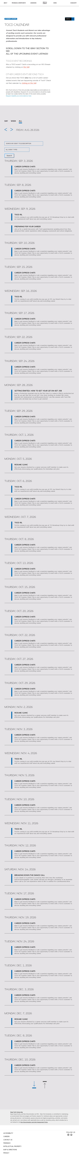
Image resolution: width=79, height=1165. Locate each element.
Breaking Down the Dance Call (30, 875)
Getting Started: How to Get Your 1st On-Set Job (38, 391)
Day (6, 121)
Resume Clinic (21, 465)
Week (13, 121)
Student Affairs (11, 19)
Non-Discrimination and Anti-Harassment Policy (34, 1122)
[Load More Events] (34, 1084)
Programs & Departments (19, 2)
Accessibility (8, 1133)
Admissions (33, 2)
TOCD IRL (18, 215)
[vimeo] (68, 1135)
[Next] (11, 129)
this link (26, 67)
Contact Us (7, 1140)
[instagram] (71, 1135)
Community (73, 2)
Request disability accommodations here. (18, 96)
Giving (55, 2)
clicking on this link (29, 83)
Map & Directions (10, 1149)
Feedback (6, 1143)
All (20, 121)
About (5, 2)
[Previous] (6, 129)
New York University (16, 1112)
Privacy (6, 1153)
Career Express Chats (25, 167)
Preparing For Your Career (28, 227)
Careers (6, 1136)
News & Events (45, 3)
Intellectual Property (12, 1146)
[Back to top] (45, 1084)
